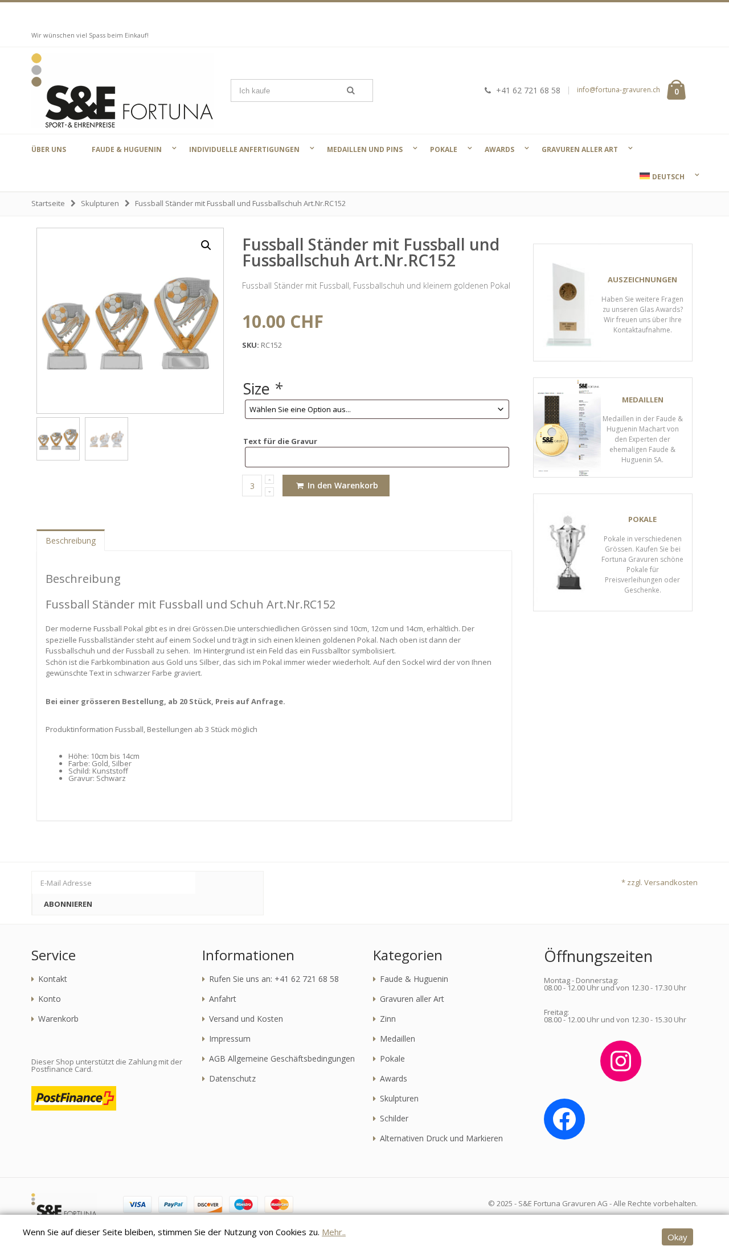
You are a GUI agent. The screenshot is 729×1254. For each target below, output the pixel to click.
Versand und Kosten (246, 1019)
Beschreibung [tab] (71, 540)
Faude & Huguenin (414, 979)
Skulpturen (100, 203)
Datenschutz (232, 1079)
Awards (393, 1079)
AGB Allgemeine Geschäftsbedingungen (282, 1059)
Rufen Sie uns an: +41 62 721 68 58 (274, 979)
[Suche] (350, 90)
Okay (677, 1237)
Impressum (230, 1039)
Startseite (48, 203)
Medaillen (397, 1039)
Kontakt (52, 979)
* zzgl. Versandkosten (659, 882)
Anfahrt (222, 999)
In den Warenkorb (341, 485)
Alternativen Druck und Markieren (441, 1138)
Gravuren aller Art (412, 999)
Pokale (392, 1059)
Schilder (394, 1119)
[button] (206, 245)
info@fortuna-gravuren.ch (618, 89)
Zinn (388, 1019)
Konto (49, 999)
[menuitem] (660, 176)
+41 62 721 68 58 (528, 90)
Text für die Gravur (280, 441)
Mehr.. (334, 1231)
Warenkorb (58, 1019)
